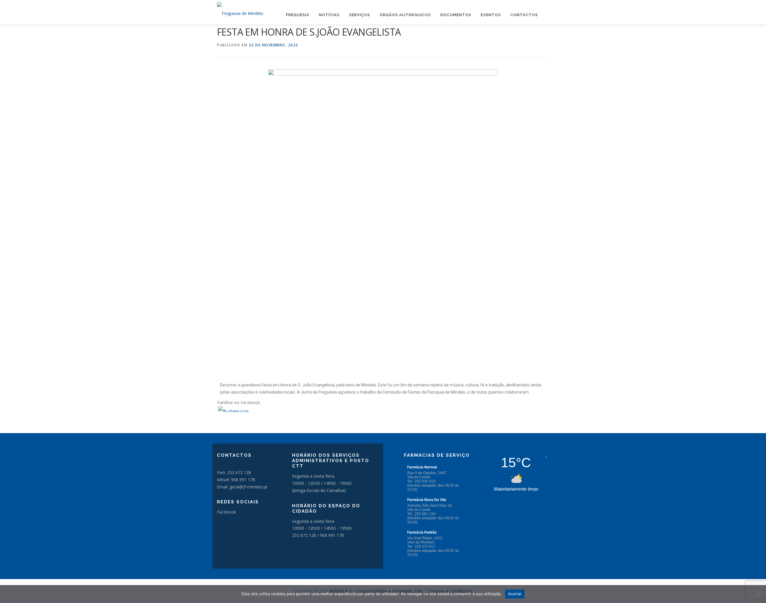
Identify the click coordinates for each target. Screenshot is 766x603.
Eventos (491, 15)
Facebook (226, 512)
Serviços (359, 15)
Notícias (329, 15)
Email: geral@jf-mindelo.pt (242, 487)
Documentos (455, 15)
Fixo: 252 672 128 (234, 472)
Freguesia (297, 15)
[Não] (759, 594)
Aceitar (515, 593)
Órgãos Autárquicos (405, 15)
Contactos (524, 15)
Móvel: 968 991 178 (236, 479)
